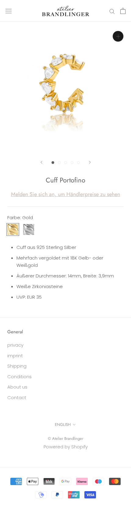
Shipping (17, 366)
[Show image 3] (65, 162)
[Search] (112, 10)
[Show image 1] (52, 162)
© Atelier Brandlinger (65, 438)
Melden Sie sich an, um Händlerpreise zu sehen (65, 194)
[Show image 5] (78, 162)
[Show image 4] (72, 162)
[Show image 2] (59, 162)
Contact (16, 397)
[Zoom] (118, 36)
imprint (15, 355)
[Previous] (41, 162)
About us (17, 387)
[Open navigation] (8, 10)
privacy (15, 345)
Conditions (19, 376)
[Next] (90, 162)
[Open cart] (123, 11)
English (63, 424)
